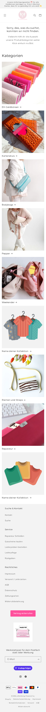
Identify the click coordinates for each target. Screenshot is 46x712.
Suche (8, 521)
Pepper (6, 253)
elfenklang (21, 696)
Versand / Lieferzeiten (15, 579)
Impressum (10, 574)
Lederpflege (11, 553)
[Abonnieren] (38, 659)
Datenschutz (11, 590)
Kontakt (8, 515)
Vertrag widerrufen (23, 613)
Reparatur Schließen (14, 536)
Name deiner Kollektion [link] (15, 351)
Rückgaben (10, 558)
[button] (5, 15)
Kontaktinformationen (17, 703)
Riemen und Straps (12, 400)
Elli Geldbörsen (10, 107)
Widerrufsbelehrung (14, 601)
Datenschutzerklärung (21, 699)
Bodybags (7, 204)
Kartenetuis (8, 156)
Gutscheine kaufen (14, 542)
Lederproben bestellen (16, 547)
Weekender (8, 302)
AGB (7, 585)
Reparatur (7, 449)
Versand (30, 703)
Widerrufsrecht (24, 706)
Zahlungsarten (12, 596)
